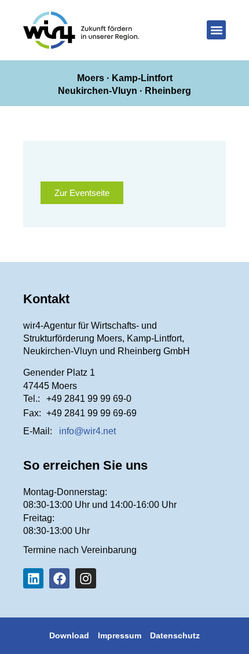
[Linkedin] (33, 578)
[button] (216, 29)
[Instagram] (85, 578)
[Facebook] (59, 578)
